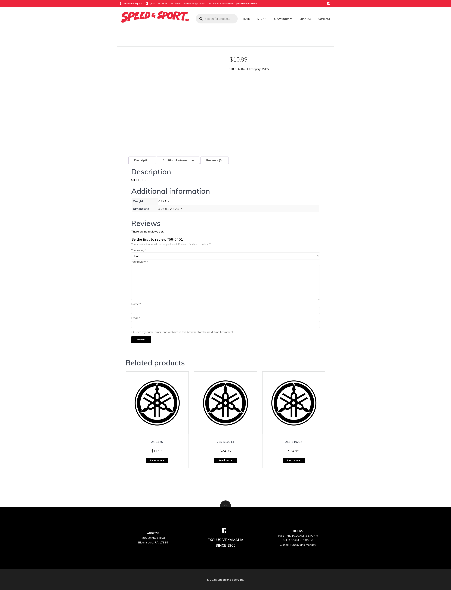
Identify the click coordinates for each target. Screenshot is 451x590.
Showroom (281, 18)
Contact (324, 18)
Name (136, 304)
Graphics (305, 18)
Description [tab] (142, 160)
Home (246, 18)
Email (135, 318)
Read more (157, 460)
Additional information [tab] (178, 160)
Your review (139, 261)
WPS (265, 69)
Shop (260, 18)
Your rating (138, 250)
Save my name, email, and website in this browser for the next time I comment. (184, 332)
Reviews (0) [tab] (214, 160)
